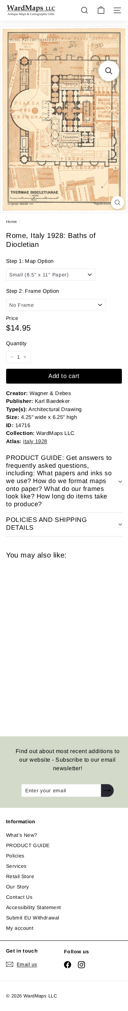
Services (16, 866)
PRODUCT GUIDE (27, 845)
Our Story (17, 887)
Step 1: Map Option (30, 261)
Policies (15, 856)
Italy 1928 (35, 441)
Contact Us (19, 897)
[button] (108, 71)
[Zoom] (117, 202)
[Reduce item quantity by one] (12, 357)
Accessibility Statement (33, 907)
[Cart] (101, 10)
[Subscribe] (107, 790)
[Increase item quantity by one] (25, 357)
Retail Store (20, 876)
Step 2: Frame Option (32, 291)
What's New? (21, 835)
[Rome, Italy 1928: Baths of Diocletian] (56, 643)
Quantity (16, 343)
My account (19, 928)
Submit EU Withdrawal (32, 918)
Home (11, 221)
